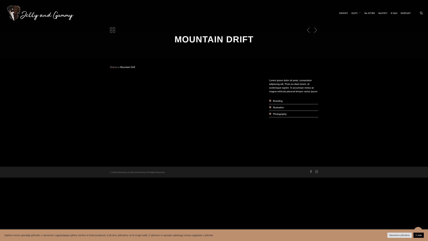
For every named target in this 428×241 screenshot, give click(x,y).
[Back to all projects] (112, 30)
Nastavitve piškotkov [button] (399, 235)
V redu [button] (418, 235)
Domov (114, 67)
